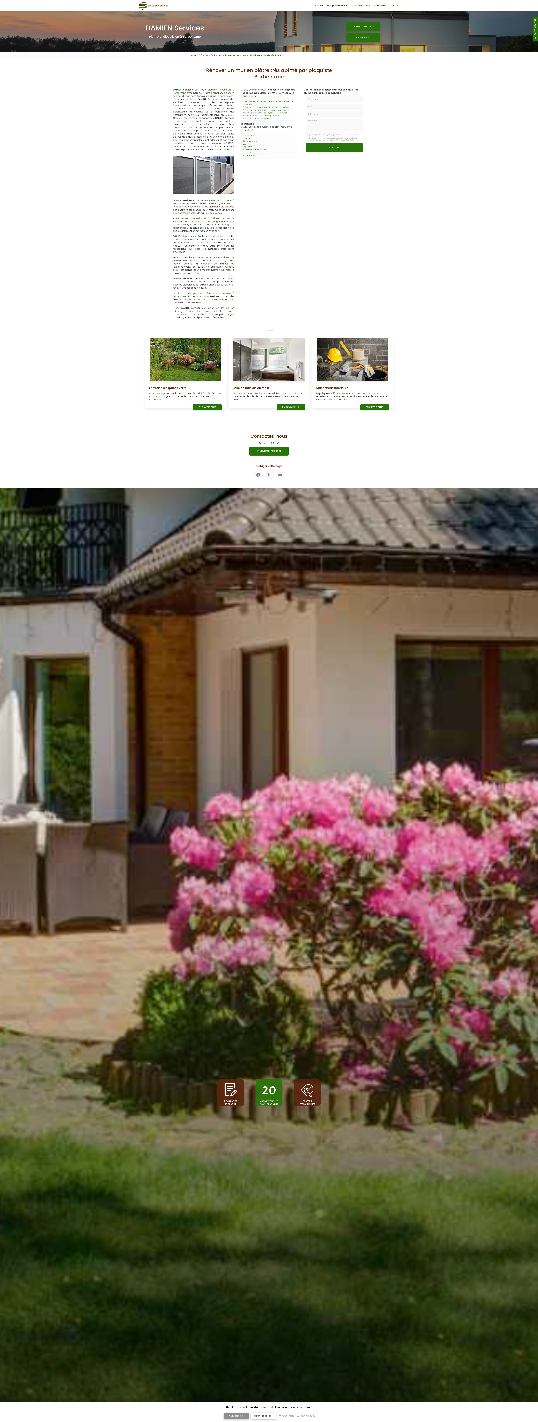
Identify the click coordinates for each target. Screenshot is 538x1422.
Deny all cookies (264, 1415)
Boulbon (246, 138)
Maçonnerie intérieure (332, 388)
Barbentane (216, 55)
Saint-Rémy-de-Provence (255, 149)
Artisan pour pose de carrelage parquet (261, 115)
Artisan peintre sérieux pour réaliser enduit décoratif (267, 110)
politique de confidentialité (344, 140)
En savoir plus (207, 407)
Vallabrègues (249, 155)
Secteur (204, 55)
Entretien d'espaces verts (167, 388)
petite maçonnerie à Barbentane (215, 257)
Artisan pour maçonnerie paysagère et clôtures (265, 113)
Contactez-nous (363, 26)
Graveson (247, 144)
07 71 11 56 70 (363, 37)
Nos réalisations (361, 5)
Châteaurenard (250, 141)
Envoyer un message (269, 451)
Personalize (287, 1416)
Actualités (380, 5)
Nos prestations (336, 5)
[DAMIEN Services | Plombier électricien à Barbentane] (153, 5)
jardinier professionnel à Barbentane (202, 218)
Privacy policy (307, 1416)
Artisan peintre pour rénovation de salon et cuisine (266, 107)
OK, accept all (237, 1415)
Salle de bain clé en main (251, 388)
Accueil (319, 5)
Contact (394, 5)
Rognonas (247, 147)
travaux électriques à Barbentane (191, 239)
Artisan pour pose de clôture (256, 118)
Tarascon (247, 152)
